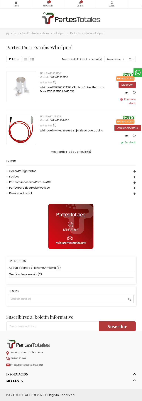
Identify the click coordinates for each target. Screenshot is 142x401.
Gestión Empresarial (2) (25, 274)
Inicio (11, 161)
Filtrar (15, 59)
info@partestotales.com (26, 365)
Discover (127, 85)
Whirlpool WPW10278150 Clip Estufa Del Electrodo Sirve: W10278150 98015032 (72, 89)
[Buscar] (112, 4)
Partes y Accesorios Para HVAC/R (30, 182)
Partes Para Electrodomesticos (29, 187)
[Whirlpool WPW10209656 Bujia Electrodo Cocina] (21, 129)
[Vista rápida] (125, 93)
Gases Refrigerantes (22, 171)
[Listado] (32, 59)
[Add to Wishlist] (133, 93)
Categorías (16, 4)
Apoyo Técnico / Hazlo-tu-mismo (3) (35, 268)
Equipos (14, 176)
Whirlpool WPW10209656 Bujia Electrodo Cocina (71, 130)
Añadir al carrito (127, 128)
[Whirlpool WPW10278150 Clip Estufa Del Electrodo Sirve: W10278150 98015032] (21, 86)
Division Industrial (20, 193)
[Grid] (25, 59)
